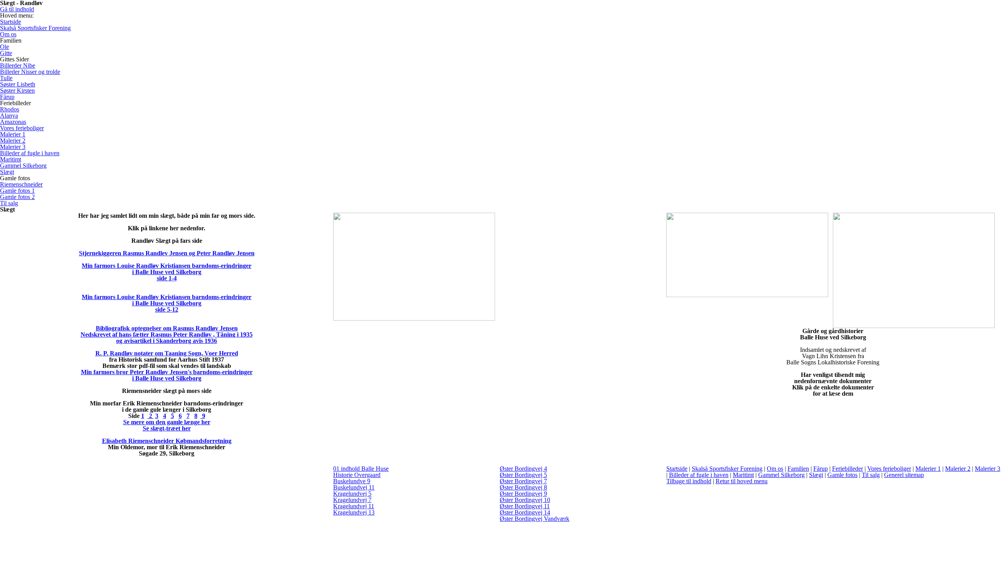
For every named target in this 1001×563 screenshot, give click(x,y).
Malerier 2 (958, 468)
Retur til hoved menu (742, 481)
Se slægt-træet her (167, 428)
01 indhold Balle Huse (361, 468)
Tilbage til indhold (688, 481)
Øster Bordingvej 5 (523, 475)
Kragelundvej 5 (352, 493)
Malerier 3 (987, 468)
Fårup (820, 468)
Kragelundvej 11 (353, 506)
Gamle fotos (842, 475)
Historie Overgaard (356, 475)
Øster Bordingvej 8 (523, 487)
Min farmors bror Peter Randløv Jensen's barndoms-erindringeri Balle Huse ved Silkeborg (167, 375)
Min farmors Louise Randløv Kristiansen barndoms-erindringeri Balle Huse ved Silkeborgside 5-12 (166, 303)
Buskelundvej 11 (354, 487)
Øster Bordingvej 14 (525, 512)
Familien (798, 468)
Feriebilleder (847, 468)
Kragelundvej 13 (354, 512)
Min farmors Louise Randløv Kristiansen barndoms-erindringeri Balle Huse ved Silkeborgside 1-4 (166, 272)
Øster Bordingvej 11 (525, 506)
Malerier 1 (928, 468)
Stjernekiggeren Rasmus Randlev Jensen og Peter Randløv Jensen (167, 253)
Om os (775, 468)
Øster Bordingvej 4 (523, 468)
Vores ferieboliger (889, 468)
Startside (676, 468)
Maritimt (743, 475)
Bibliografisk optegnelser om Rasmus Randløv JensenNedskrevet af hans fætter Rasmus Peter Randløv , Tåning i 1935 (167, 331)
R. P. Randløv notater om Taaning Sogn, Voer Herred (166, 353)
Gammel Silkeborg (781, 475)
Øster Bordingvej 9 (523, 493)
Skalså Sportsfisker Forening (727, 468)
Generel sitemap (904, 475)
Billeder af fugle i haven (698, 475)
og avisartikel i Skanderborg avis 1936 (166, 340)
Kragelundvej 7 (352, 500)
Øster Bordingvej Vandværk (534, 518)
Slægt (816, 475)
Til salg (871, 475)
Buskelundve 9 (351, 481)
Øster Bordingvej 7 (523, 481)
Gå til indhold (17, 9)
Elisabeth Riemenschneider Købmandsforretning (166, 440)
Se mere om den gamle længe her (166, 422)
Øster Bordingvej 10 (525, 500)
